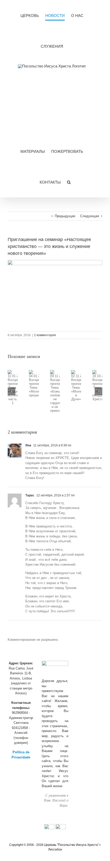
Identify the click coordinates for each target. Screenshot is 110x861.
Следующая (89, 216)
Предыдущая (65, 216)
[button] (69, 182)
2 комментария (45, 335)
